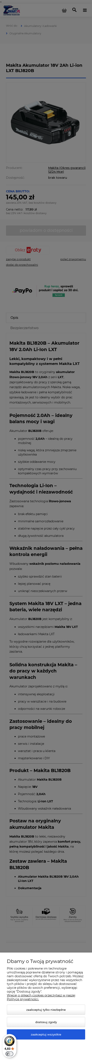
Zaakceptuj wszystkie (46, 1034)
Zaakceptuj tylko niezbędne (46, 1009)
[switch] (9, 1053)
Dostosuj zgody (46, 1022)
